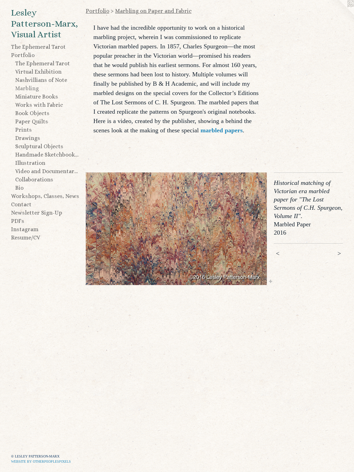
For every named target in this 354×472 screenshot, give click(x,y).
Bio (19, 188)
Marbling (27, 88)
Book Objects (32, 113)
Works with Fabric (39, 105)
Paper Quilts (31, 121)
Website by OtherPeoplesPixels (41, 461)
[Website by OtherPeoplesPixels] (340, 14)
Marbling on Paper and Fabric (153, 11)
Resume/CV (25, 237)
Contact (21, 204)
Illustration (30, 163)
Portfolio (23, 55)
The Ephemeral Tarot (38, 47)
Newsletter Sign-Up (36, 212)
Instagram (24, 229)
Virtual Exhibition (38, 71)
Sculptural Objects (39, 146)
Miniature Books (36, 96)
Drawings (27, 138)
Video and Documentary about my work (47, 171)
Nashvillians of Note (41, 80)
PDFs (17, 221)
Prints (23, 129)
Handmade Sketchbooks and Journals (47, 154)
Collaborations (34, 179)
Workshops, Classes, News (45, 196)
